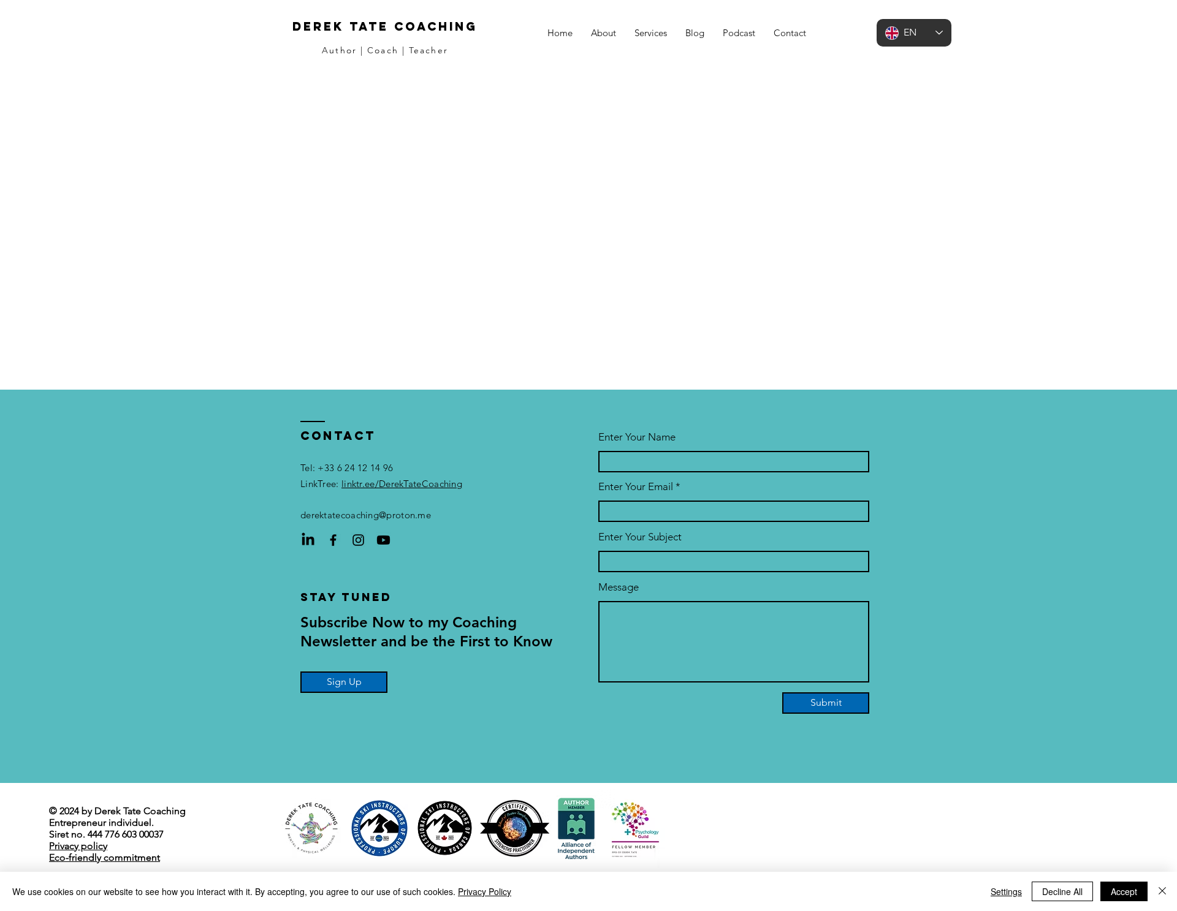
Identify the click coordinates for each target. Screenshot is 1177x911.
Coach (382, 50)
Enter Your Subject (640, 537)
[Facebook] (333, 540)
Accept (1124, 891)
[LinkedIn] (308, 540)
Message (618, 587)
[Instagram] (358, 540)
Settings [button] (1006, 891)
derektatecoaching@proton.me (365, 515)
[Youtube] (383, 540)
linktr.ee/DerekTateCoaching (401, 484)
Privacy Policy (484, 891)
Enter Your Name (637, 437)
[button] (650, 33)
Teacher (428, 50)
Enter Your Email (635, 487)
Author (339, 50)
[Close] (1162, 891)
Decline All (1062, 891)
